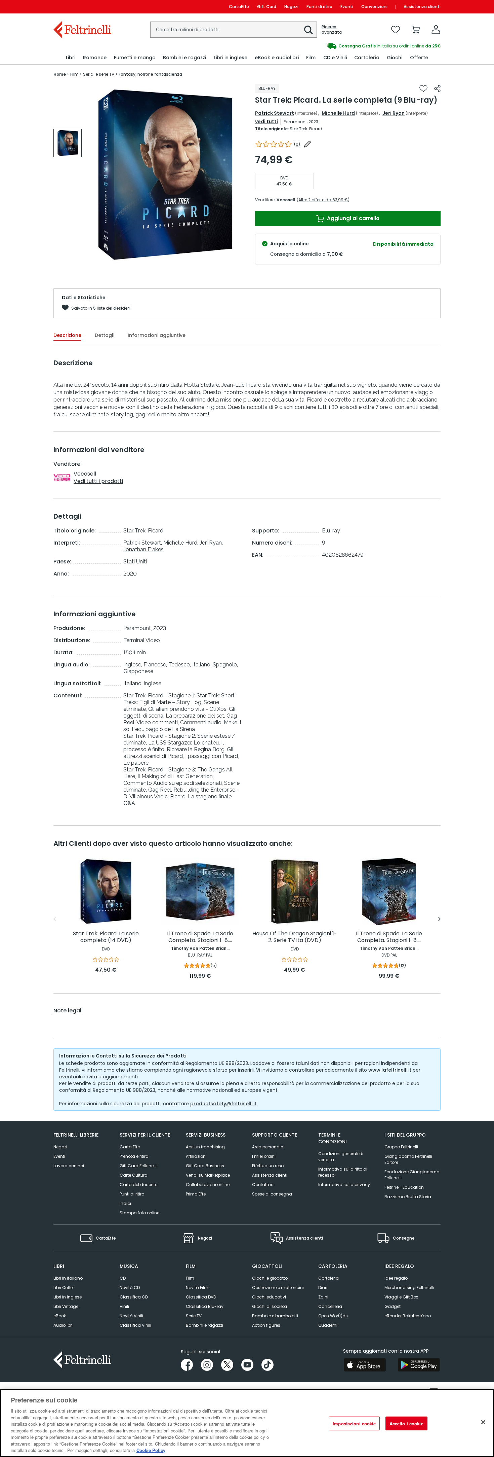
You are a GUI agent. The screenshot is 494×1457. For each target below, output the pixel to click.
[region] (247, 1423)
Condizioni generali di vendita (340, 1157)
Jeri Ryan (393, 113)
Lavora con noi (68, 1166)
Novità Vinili (131, 1316)
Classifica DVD (201, 1297)
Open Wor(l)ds (333, 1316)
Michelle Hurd (338, 113)
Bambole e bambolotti (275, 1316)
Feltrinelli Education (404, 1187)
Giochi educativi (269, 1297)
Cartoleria (328, 1278)
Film (190, 1278)
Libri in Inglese (67, 1297)
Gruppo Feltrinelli (401, 1147)
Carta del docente (138, 1184)
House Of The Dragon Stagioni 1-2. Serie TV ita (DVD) (294, 937)
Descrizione (67, 335)
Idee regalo (396, 1278)
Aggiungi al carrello (352, 218)
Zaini (323, 1297)
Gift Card (266, 6)
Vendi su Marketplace (208, 1175)
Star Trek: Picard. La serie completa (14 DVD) (106, 937)
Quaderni (327, 1325)
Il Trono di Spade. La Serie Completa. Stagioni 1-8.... (200, 937)
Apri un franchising (205, 1147)
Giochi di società (269, 1306)
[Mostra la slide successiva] (439, 919)
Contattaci (263, 1184)
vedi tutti (266, 121)
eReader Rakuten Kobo (407, 1316)
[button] (308, 30)
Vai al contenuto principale (81, 6)
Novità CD (130, 1287)
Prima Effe (196, 1194)
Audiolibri (63, 1325)
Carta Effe (130, 1147)
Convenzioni (374, 6)
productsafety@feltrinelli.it (223, 1103)
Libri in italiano (68, 1278)
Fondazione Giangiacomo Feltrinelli (411, 1175)
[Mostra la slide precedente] (54, 919)
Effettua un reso (268, 1166)
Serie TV (194, 1316)
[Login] (436, 30)
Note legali (68, 1010)
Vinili (124, 1306)
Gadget (392, 1306)
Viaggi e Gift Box (401, 1297)
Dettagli (104, 335)
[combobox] (233, 30)
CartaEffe (239, 6)
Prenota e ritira (134, 1156)
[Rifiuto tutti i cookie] (483, 1422)
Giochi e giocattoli (271, 1278)
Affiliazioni (196, 1156)
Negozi (291, 6)
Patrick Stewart (274, 113)
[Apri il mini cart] (416, 30)
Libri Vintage (65, 1306)
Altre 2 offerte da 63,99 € (323, 200)
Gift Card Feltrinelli (138, 1166)
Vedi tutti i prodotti (98, 481)
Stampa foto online (139, 1213)
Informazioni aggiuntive (157, 335)
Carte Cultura (134, 1175)
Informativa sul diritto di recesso (342, 1172)
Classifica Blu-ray (204, 1306)
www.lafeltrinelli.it (389, 1070)
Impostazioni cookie (354, 1423)
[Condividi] (437, 88)
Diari (322, 1287)
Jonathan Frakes (143, 549)
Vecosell (286, 200)
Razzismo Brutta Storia (407, 1197)
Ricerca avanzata (332, 29)
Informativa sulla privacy (344, 1184)
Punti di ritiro (319, 6)
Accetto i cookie (406, 1423)
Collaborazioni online (208, 1184)
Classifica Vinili (135, 1325)
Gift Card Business (205, 1166)
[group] (67, 143)
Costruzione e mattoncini (278, 1287)
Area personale (267, 1147)
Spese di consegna (272, 1194)
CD (123, 1278)
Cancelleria (330, 1306)
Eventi (346, 6)
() (297, 144)
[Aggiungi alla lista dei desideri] (423, 88)
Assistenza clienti (422, 6)
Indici (125, 1203)
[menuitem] (70, 57)
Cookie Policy (150, 1450)
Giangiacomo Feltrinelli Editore (408, 1159)
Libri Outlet (63, 1287)
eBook (59, 1316)
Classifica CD (134, 1297)
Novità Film (197, 1287)
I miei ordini (264, 1156)
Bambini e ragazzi (204, 1325)
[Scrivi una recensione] (307, 144)
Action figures (266, 1325)
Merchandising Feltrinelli (409, 1287)
